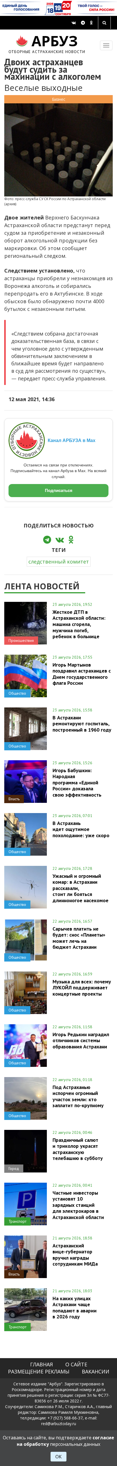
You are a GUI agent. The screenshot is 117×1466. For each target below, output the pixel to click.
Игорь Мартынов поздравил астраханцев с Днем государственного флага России (82, 673)
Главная (41, 1364)
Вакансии (95, 1371)
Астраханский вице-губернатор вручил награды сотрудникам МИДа (75, 1254)
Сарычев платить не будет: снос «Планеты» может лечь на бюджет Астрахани (79, 937)
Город (14, 1168)
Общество (17, 693)
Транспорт (17, 1221)
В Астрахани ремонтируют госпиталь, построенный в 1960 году (82, 723)
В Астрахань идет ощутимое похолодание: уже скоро (81, 829)
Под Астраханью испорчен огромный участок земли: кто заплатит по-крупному (78, 1096)
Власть (14, 798)
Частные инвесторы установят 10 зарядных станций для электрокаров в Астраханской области (78, 1204)
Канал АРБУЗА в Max (71, 440)
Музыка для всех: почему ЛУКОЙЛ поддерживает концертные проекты (82, 987)
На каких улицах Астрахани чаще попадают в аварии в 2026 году (75, 1307)
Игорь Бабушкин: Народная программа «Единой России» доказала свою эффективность (77, 782)
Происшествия (21, 640)
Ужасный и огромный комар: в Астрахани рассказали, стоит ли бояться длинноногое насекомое (80, 888)
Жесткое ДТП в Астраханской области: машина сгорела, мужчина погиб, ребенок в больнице (79, 624)
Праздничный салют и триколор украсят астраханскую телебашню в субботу (78, 1149)
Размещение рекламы (38, 1371)
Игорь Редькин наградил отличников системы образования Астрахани (81, 1040)
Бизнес (58, 99)
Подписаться (58, 490)
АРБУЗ (47, 43)
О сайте (76, 1364)
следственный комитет (58, 561)
